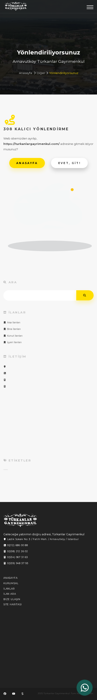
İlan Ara (9, 593)
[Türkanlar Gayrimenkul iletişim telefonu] (4, 373)
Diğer (41, 73)
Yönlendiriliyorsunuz (63, 73)
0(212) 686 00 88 (17, 545)
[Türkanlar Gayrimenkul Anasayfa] (20, 520)
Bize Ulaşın (11, 599)
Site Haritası (12, 604)
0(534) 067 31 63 (17, 557)
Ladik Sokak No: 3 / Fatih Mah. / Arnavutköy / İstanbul (42, 539)
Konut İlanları (14, 335)
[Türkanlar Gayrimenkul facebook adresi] (5, 693)
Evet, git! (69, 163)
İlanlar (9, 588)
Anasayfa (25, 73)
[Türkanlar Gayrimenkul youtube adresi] (13, 693)
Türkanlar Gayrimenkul (16, 7)
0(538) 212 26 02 (17, 551)
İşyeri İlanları (14, 342)
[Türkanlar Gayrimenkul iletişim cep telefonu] (4, 379)
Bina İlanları (13, 329)
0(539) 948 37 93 (17, 563)
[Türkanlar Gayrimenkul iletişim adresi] (4, 366)
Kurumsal (10, 583)
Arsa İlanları (13, 322)
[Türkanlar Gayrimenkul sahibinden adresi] (22, 693)
